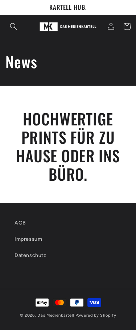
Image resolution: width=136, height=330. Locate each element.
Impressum (28, 239)
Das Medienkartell (55, 315)
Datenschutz (30, 255)
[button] (13, 26)
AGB (20, 223)
